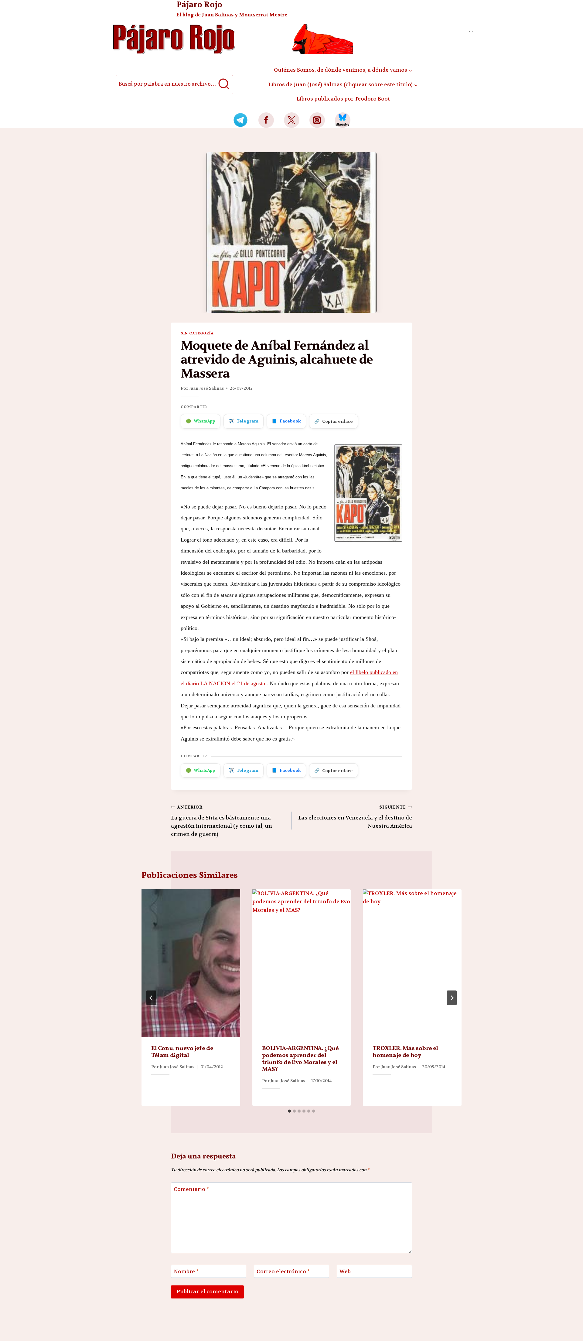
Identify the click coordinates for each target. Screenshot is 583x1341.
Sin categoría (197, 333)
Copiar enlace (333, 421)
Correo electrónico (283, 1271)
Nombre (186, 1271)
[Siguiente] (452, 997)
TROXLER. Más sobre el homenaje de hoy (405, 1052)
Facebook (286, 421)
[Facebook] (266, 120)
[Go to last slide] (151, 997)
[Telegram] (240, 120)
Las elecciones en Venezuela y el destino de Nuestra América (355, 817)
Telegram (243, 421)
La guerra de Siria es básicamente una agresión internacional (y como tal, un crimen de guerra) (221, 821)
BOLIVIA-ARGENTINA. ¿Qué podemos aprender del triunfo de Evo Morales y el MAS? (300, 1059)
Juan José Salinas (206, 388)
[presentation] (190, 963)
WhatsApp (200, 421)
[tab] (289, 1111)
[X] (291, 120)
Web (345, 1271)
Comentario (191, 1189)
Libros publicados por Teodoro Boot (343, 98)
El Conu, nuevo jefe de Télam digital (182, 1052)
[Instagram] (317, 120)
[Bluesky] (342, 120)
